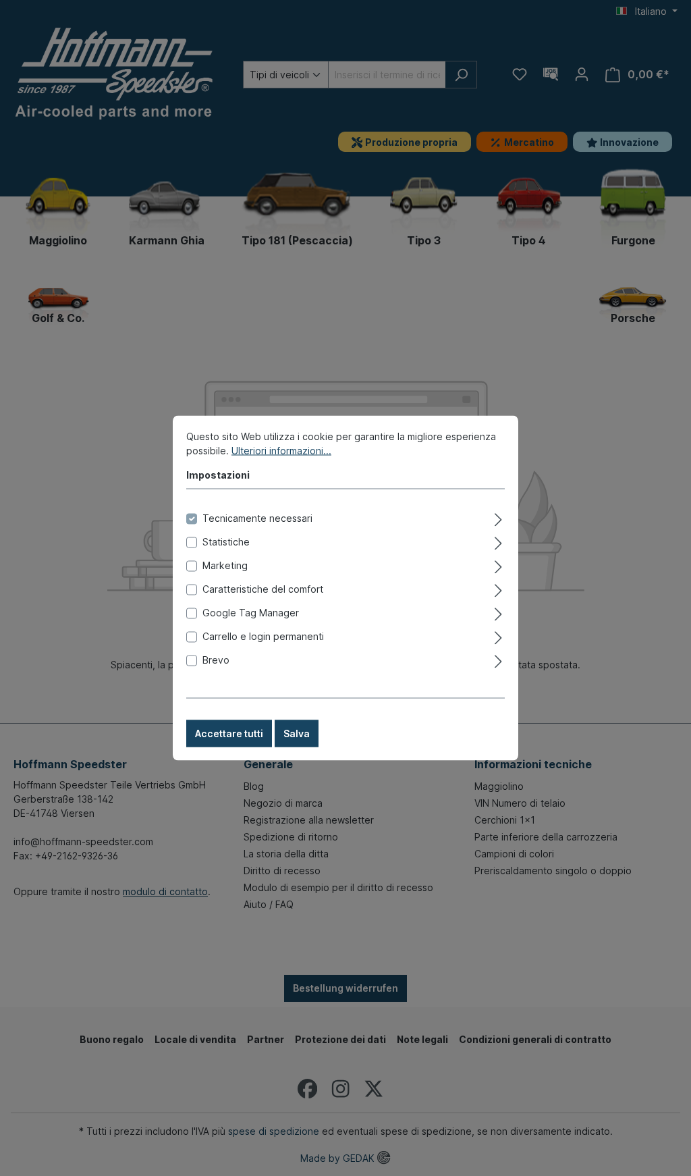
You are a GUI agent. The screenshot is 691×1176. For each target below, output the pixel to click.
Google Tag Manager (250, 612)
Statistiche (226, 541)
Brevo (215, 660)
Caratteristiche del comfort (262, 589)
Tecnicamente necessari (257, 518)
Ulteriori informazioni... (281, 450)
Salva (296, 733)
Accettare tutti (229, 733)
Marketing (225, 565)
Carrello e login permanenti (263, 636)
